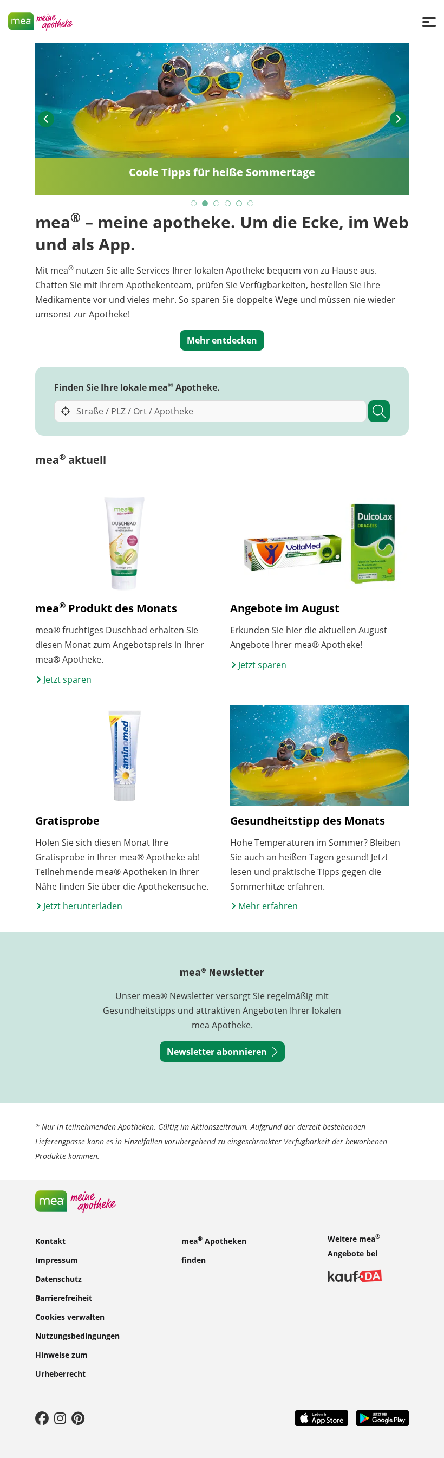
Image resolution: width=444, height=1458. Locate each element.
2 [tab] (205, 204)
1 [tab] (194, 204)
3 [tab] (217, 204)
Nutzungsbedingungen (77, 1336)
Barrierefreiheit (63, 1298)
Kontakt (50, 1241)
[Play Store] (382, 1417)
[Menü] (429, 21)
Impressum (56, 1260)
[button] (46, 119)
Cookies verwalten (70, 1317)
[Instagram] (60, 1418)
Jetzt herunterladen (81, 906)
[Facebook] (42, 1418)
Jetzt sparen (66, 679)
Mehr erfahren (267, 906)
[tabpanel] (222, 119)
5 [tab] (240, 204)
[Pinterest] (77, 1418)
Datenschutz (58, 1279)
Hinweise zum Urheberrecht (61, 1364)
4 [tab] (228, 204)
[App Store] (321, 1417)
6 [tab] (251, 204)
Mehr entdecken (222, 340)
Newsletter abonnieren (217, 1052)
